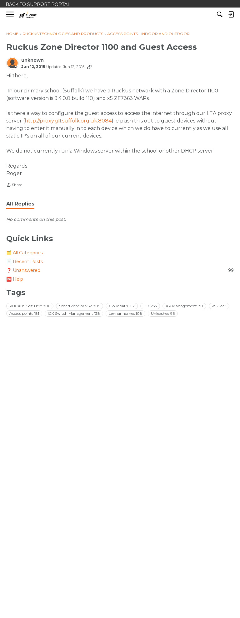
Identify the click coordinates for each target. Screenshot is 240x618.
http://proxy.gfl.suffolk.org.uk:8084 (68, 121)
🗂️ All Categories (24, 253)
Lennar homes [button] (125, 313)
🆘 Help (14, 279)
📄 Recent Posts (24, 261)
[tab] (20, 204)
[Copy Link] (89, 67)
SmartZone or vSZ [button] (79, 306)
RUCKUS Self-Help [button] (29, 306)
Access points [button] (24, 313)
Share (14, 185)
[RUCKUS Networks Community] (28, 14)
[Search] (219, 14)
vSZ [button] (219, 306)
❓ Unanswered (120, 270)
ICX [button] (150, 306)
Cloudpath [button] (122, 306)
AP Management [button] (184, 306)
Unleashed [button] (163, 313)
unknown (32, 60)
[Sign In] (231, 14)
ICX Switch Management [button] (74, 313)
